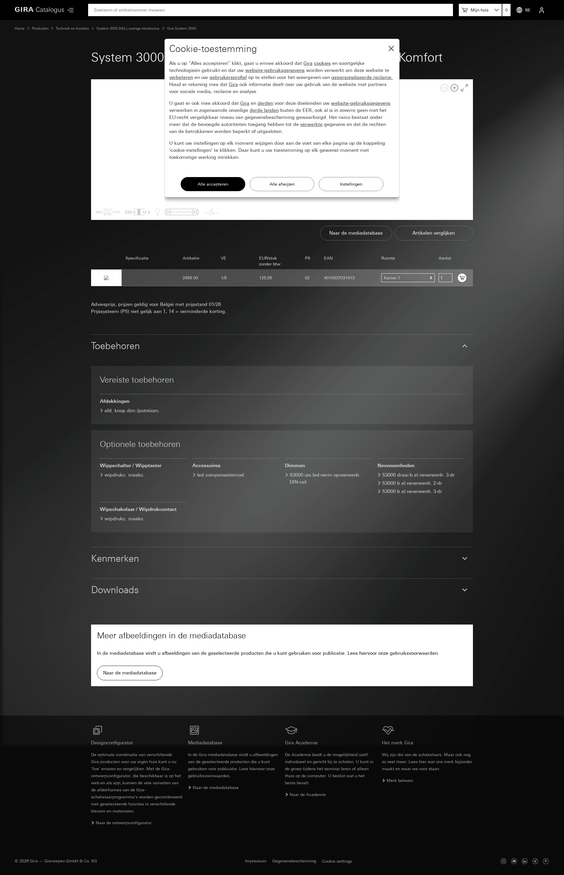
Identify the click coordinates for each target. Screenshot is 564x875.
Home (20, 28)
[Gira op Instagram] (503, 861)
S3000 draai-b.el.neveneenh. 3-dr (418, 475)
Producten (40, 28)
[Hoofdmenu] (69, 10)
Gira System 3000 (181, 28)
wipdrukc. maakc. (125, 475)
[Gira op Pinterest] (545, 861)
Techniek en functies (72, 28)
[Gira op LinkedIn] (524, 861)
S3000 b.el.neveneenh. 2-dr (412, 483)
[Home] (40, 10)
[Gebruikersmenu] (541, 10)
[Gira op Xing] (535, 861)
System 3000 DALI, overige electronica (128, 28)
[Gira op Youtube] (514, 861)
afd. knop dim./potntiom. (132, 410)
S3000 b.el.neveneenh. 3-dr (412, 491)
